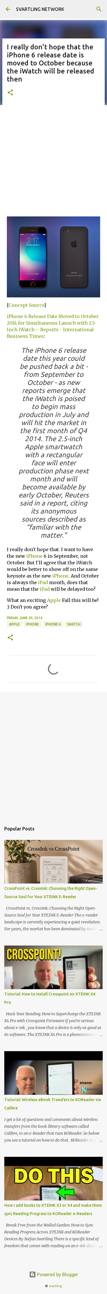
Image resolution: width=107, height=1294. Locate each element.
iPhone (34, 556)
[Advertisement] (53, 160)
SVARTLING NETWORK (40, 9)
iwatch (73, 624)
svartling (55, 1286)
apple (14, 624)
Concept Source (26, 305)
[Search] (99, 9)
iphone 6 (53, 624)
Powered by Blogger (57, 1274)
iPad (43, 582)
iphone (32, 624)
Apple (54, 600)
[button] (10, 93)
